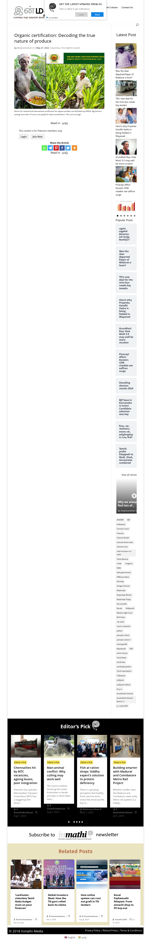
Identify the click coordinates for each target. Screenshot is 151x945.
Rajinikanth (121, 648)
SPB (131, 648)
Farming (120, 581)
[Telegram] (50, 148)
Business (55, 47)
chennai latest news (125, 542)
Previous (119, 206)
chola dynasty (122, 559)
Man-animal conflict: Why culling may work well (56, 773)
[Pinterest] (56, 148)
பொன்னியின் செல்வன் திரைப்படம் (125, 700)
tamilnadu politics (124, 666)
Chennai (120, 533)
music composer (123, 626)
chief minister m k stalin (124, 553)
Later (81, 14)
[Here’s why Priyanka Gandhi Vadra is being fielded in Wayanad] (126, 116)
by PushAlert (53, 17)
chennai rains (122, 546)
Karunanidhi (122, 604)
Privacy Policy (92, 930)
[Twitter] (68, 148)
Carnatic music (123, 528)
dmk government (124, 572)
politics (120, 631)
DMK (119, 568)
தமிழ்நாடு (120, 680)
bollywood (121, 524)
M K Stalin (121, 617)
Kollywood (130, 608)
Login (24, 136)
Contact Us (127, 7)
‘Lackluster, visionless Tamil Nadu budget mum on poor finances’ (26, 892)
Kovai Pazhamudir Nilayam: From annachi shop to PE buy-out (124, 892)
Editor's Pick (20, 762)
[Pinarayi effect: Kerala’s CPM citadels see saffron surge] (126, 174)
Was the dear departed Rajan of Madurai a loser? (125, 74)
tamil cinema (122, 653)
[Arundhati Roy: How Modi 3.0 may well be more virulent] (126, 147)
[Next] (134, 495)
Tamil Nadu (121, 657)
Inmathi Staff (121, 919)
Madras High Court (124, 613)
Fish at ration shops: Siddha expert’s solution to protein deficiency (92, 775)
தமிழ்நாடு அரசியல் (123, 684)
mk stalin (120, 622)
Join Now (37, 136)
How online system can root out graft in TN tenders (91, 891)
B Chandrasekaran (24, 919)
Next (133, 206)
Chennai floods (123, 537)
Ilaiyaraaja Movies (124, 595)
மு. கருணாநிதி (122, 705)
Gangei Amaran (123, 586)
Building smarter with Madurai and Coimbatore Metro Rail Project (125, 775)
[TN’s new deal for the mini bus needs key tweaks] (126, 88)
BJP (128, 520)
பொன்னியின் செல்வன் (125, 693)
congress (129, 563)
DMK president (123, 577)
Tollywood (121, 675)
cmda (119, 563)
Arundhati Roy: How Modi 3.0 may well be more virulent (126, 160)
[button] (69, 822)
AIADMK (120, 520)
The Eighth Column (108, 7)
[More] (74, 148)
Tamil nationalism (124, 671)
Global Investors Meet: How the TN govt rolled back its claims (59, 891)
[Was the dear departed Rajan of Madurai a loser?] (126, 56)
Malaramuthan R (25, 47)
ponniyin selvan (123, 635)
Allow (97, 14)
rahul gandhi (122, 644)
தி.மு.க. (119, 689)
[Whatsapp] (44, 148)
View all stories (129, 474)
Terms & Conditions (131, 930)
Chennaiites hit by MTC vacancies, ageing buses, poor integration (25, 775)
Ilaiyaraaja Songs (124, 599)
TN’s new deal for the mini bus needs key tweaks (125, 102)
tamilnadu (121, 662)
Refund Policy (110, 930)
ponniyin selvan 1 (124, 639)
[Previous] (118, 495)
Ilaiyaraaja (121, 590)
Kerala (119, 608)
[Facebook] (62, 148)
